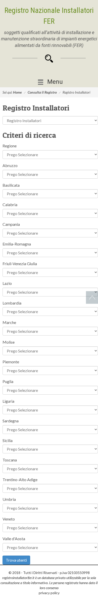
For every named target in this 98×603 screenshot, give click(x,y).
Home (17, 92)
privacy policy (49, 593)
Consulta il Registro (42, 92)
